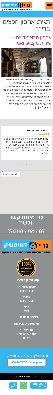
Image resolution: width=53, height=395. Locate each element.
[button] (49, 5)
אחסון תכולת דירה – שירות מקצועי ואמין (32, 40)
